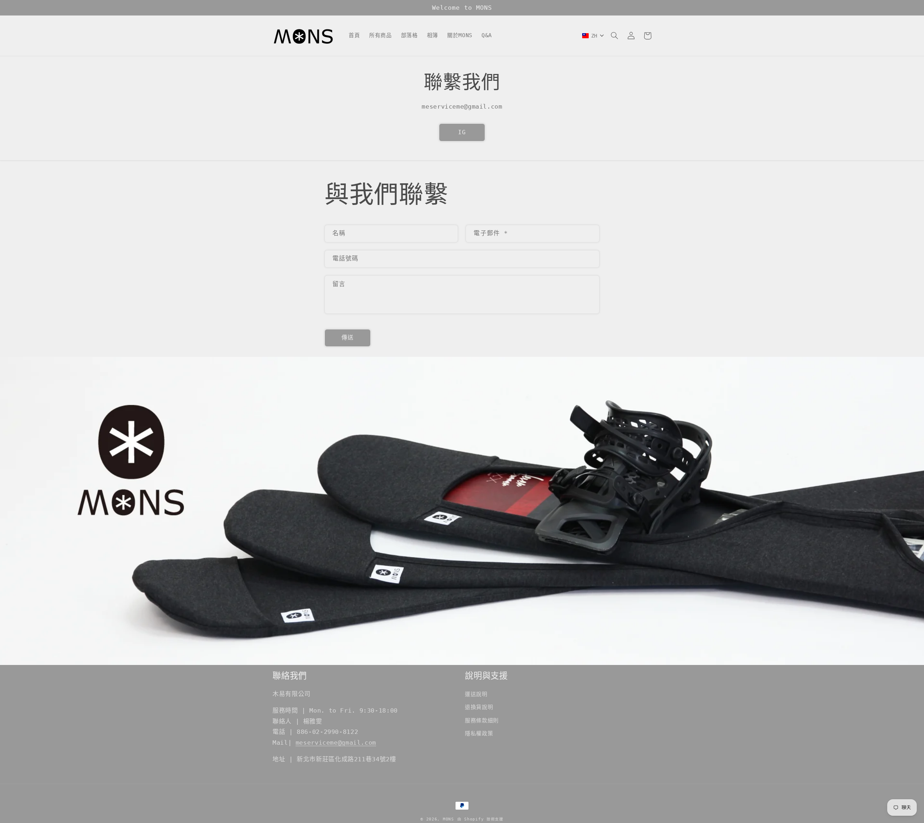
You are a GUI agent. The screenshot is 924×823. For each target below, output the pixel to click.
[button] (614, 35)
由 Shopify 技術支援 (480, 819)
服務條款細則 (482, 720)
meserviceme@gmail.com (336, 742)
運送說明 (476, 694)
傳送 (347, 337)
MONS (448, 819)
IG (462, 132)
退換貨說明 (479, 707)
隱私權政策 (479, 733)
